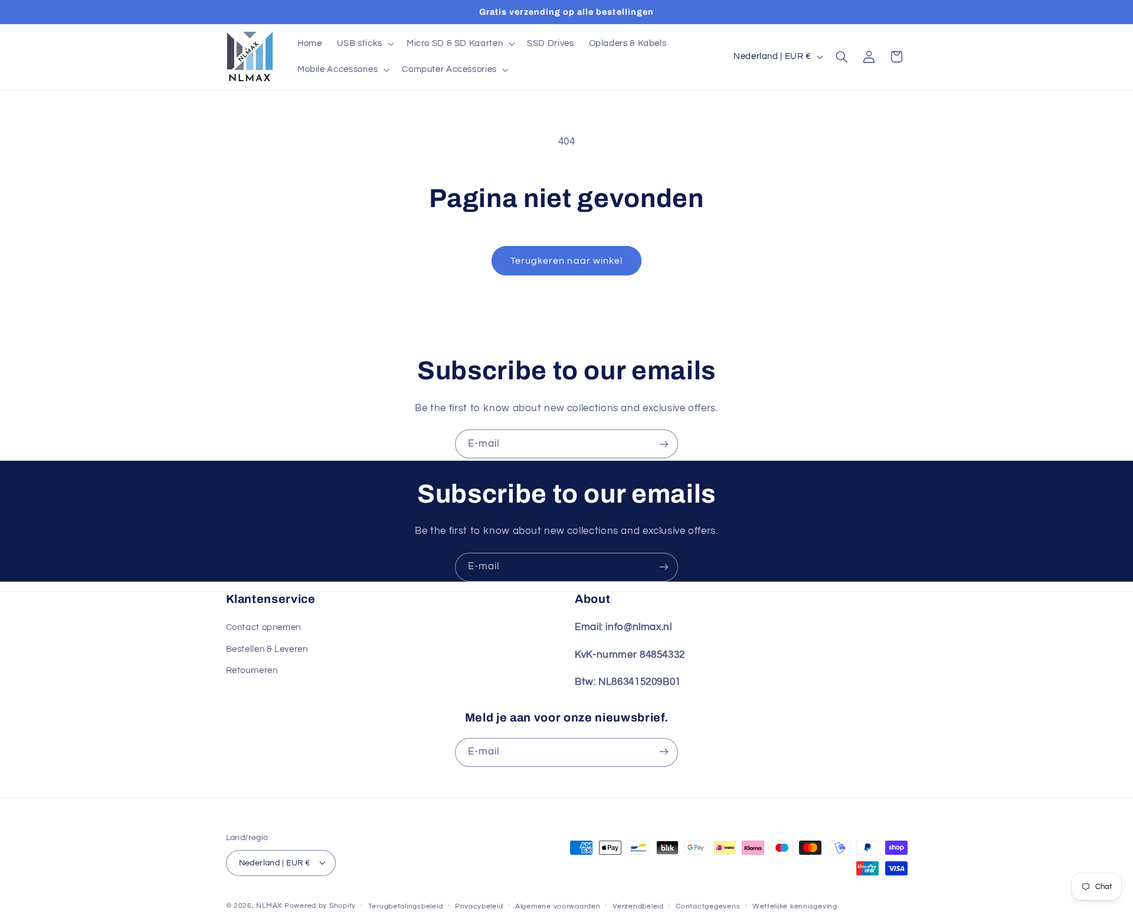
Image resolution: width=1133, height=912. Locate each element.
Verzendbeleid (638, 906)
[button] (364, 44)
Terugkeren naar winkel (566, 260)
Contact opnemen (263, 628)
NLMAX (269, 905)
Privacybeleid (479, 906)
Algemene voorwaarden (558, 906)
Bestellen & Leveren (267, 649)
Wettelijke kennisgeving (794, 906)
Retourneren (252, 670)
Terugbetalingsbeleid (405, 906)
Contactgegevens (708, 906)
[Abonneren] (663, 443)
